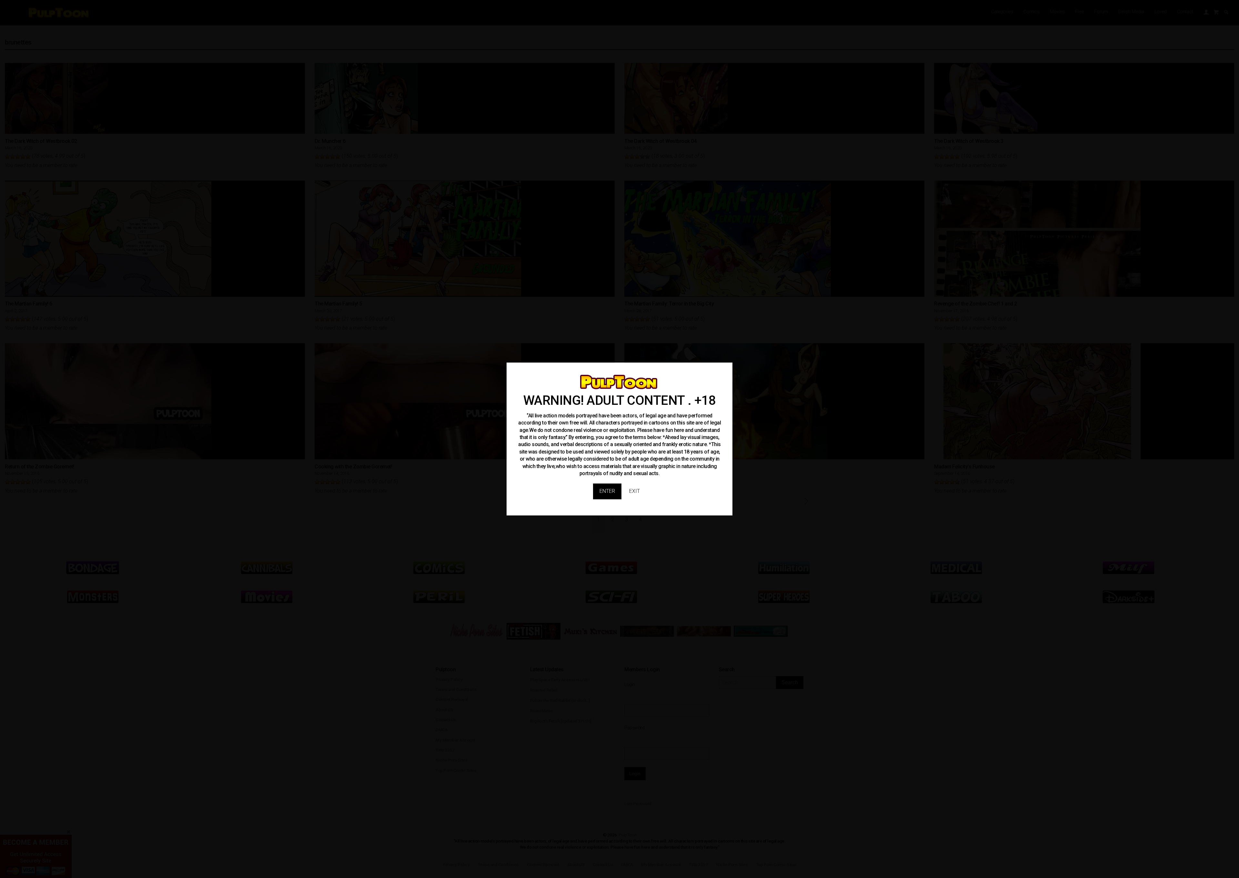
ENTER (607, 491)
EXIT (634, 491)
